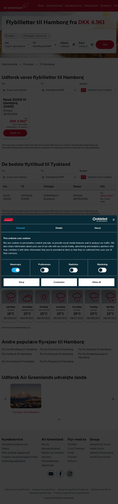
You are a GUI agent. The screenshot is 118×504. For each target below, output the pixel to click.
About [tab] (97, 228)
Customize (59, 282)
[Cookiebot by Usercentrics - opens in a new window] (94, 219)
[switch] (44, 270)
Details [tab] (59, 228)
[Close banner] (114, 220)
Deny (21, 282)
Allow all (96, 282)
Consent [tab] (20, 228)
